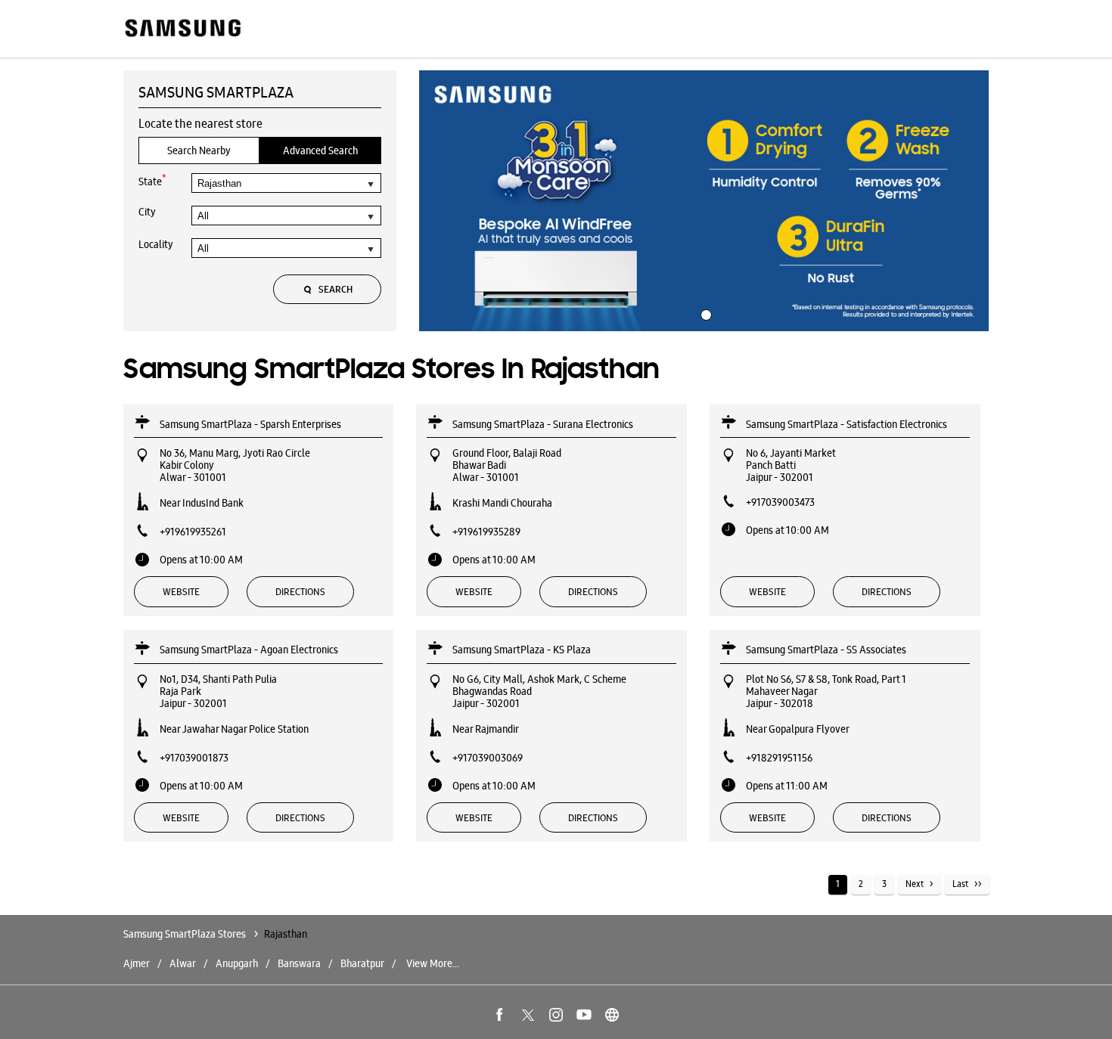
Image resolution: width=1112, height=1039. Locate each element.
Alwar (182, 963)
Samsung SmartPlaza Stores (185, 934)
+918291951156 (779, 758)
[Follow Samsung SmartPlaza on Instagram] (556, 1014)
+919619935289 (486, 531)
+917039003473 (780, 502)
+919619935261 (193, 531)
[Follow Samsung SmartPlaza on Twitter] (528, 1014)
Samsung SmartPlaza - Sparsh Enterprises (250, 424)
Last (960, 884)
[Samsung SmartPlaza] (182, 29)
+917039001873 (194, 758)
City (147, 212)
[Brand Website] (612, 1014)
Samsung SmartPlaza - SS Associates (826, 649)
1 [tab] (704, 313)
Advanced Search (320, 150)
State (152, 180)
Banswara (299, 963)
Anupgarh (237, 963)
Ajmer (136, 963)
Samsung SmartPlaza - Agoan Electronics (249, 649)
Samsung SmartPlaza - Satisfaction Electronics (846, 424)
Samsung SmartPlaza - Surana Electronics (542, 424)
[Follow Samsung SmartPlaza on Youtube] (584, 1014)
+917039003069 (487, 758)
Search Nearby (199, 150)
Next (914, 884)
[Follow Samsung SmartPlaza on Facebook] (500, 1014)
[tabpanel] (704, 201)
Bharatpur (362, 963)
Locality (155, 244)
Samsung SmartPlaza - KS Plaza (521, 649)
